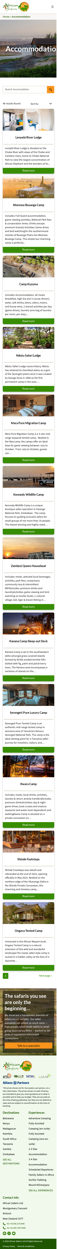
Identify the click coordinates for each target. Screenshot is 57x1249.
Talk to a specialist (28, 1045)
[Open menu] (52, 7)
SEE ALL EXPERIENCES (41, 1190)
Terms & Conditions (25, 1246)
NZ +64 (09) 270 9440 (16, 1223)
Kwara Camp (28, 784)
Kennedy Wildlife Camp (28, 494)
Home (6, 17)
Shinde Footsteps (28, 859)
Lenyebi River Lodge (28, 137)
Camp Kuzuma (28, 284)
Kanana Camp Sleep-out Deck (28, 641)
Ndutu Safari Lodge (28, 355)
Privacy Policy (9, 1246)
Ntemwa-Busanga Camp (28, 205)
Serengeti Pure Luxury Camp (28, 712)
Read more (28, 170)
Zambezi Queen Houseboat (28, 566)
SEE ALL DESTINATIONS (11, 1161)
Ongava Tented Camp (28, 930)
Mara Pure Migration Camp (28, 423)
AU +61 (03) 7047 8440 (16, 1227)
